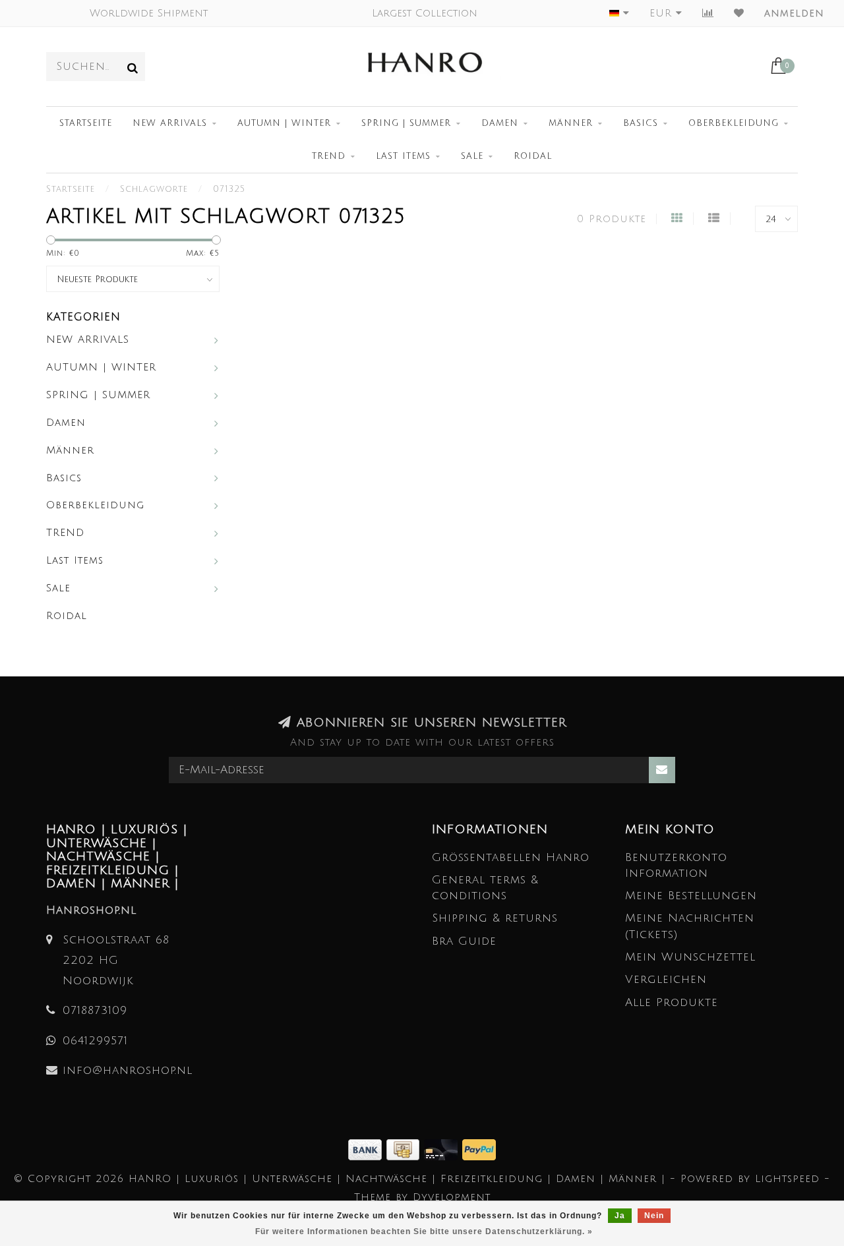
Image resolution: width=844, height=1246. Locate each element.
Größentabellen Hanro (510, 857)
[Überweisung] (367, 1148)
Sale (472, 156)
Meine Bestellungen (691, 895)
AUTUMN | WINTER (284, 123)
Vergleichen (666, 979)
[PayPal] (479, 1148)
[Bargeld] (405, 1148)
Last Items (403, 156)
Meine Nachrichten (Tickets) (689, 926)
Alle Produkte (671, 1002)
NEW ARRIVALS (170, 123)
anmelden (794, 13)
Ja (620, 1215)
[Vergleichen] (708, 13)
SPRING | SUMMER (406, 123)
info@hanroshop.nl (128, 1070)
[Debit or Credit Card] (443, 1148)
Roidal (533, 156)
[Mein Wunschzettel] (739, 13)
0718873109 (95, 1010)
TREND (329, 156)
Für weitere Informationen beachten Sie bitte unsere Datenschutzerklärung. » (424, 1231)
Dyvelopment (452, 1197)
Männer (571, 123)
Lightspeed (787, 1178)
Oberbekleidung (733, 123)
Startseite (85, 123)
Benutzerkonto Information (676, 865)
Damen (499, 123)
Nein (654, 1215)
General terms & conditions (485, 888)
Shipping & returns (495, 918)
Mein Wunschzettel (690, 957)
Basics (640, 123)
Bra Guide (464, 941)
